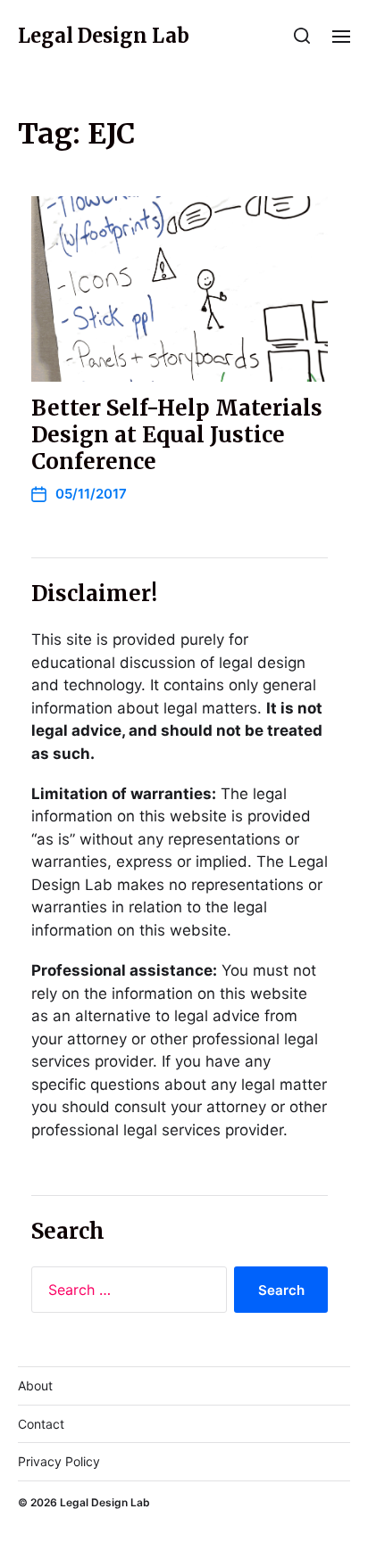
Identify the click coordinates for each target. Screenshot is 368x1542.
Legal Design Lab (103, 35)
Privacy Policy (59, 1461)
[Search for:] (125, 1293)
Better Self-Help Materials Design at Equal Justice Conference (176, 434)
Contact (41, 1423)
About (35, 1385)
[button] (302, 35)
